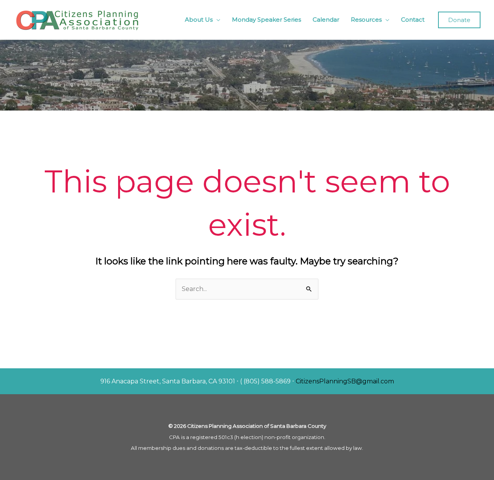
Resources (366, 19)
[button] (459, 20)
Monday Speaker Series (266, 19)
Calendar (326, 19)
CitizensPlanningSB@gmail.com (345, 381)
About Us (199, 19)
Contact (413, 19)
